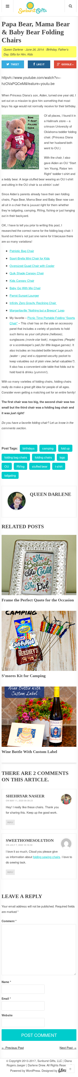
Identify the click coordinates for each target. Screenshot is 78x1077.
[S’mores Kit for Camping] (39, 641)
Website (7, 1015)
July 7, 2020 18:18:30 (21, 844)
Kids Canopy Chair (22, 280)
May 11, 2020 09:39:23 (21, 800)
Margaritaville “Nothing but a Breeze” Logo (37, 310)
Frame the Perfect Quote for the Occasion (38, 600)
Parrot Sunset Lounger (24, 295)
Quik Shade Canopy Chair (27, 273)
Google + (67, 64)
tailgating (10, 475)
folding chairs (43, 457)
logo (62, 457)
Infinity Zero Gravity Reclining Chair (33, 303)
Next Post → (68, 1047)
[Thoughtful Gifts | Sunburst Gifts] (32, 12)
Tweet (15, 64)
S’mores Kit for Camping (24, 675)
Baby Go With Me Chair (25, 288)
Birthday (51, 49)
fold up (65, 448)
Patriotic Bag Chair (22, 251)
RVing (20, 466)
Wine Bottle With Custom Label (29, 751)
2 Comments (50, 773)
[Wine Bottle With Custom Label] (39, 717)
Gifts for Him (18, 54)
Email (6, 998)
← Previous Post (13, 1047)
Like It (40, 64)
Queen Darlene (13, 49)
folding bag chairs (15, 457)
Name (6, 982)
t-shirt (58, 466)
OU (6, 466)
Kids (30, 54)
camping (47, 448)
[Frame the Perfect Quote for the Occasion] (39, 565)
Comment (9, 921)
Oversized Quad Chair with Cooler (32, 266)
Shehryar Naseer (25, 796)
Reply (10, 822)
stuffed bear (39, 466)
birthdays (29, 448)
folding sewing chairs (46, 857)
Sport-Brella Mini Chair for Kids (30, 258)
